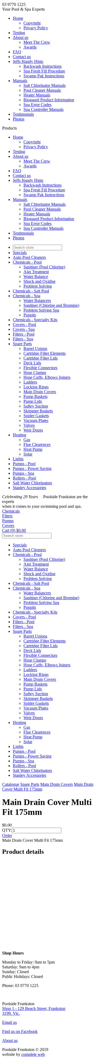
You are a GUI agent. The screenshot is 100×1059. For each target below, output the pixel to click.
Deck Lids (32, 363)
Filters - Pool (23, 334)
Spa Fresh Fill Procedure (44, 71)
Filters (7, 516)
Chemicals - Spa (26, 295)
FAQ (17, 52)
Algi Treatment (36, 271)
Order (7, 835)
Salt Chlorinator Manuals (44, 85)
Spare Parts (22, 343)
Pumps (8, 520)
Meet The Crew (36, 42)
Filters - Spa (23, 339)
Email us (9, 1022)
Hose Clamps (34, 372)
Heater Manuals (36, 95)
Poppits (29, 315)
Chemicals (11, 511)
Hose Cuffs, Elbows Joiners (46, 377)
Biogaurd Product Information (48, 100)
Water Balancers (37, 300)
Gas (26, 439)
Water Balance (35, 276)
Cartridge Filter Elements (44, 353)
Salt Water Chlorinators (32, 483)
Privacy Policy (35, 28)
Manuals (20, 80)
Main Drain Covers (39, 391)
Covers (8, 525)
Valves (29, 425)
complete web (33, 1054)
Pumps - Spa (23, 473)
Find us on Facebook (20, 1031)
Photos (18, 119)
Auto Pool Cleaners (29, 257)
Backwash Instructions (42, 66)
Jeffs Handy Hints (28, 61)
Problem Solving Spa (41, 310)
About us (20, 37)
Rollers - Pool (24, 478)
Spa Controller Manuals (43, 109)
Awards (30, 47)
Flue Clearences (36, 444)
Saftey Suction (35, 406)
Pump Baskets (35, 396)
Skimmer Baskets (38, 411)
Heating (19, 435)
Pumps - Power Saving (32, 468)
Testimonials (23, 114)
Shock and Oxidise (39, 281)
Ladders (30, 382)
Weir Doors (33, 430)
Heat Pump (32, 449)
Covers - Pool (24, 324)
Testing (19, 32)
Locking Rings (36, 387)
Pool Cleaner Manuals (42, 90)
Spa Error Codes (37, 104)
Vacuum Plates (35, 420)
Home (18, 18)
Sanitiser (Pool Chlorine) (44, 267)
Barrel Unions (35, 348)
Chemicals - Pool (27, 262)
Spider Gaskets (36, 415)
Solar (27, 454)
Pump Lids (32, 401)
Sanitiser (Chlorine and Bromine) (51, 305)
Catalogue (10, 784)
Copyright (32, 23)
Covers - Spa (24, 329)
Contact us (22, 56)
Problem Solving (37, 286)
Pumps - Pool (24, 463)
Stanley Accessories (29, 487)
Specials (20, 252)
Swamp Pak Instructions (43, 76)
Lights (18, 459)
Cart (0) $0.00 (14, 530)
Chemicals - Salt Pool (31, 291)
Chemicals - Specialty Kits (35, 319)
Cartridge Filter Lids (40, 358)
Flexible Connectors (40, 367)
